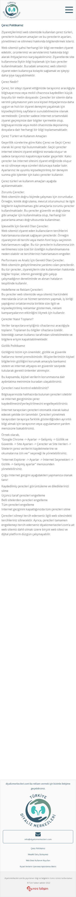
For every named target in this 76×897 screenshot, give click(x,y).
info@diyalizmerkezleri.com (38, 839)
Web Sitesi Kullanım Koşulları (38, 860)
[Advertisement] (38, 580)
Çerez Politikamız (38, 848)
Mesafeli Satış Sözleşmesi (38, 854)
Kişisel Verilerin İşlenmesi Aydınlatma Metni (38, 866)
